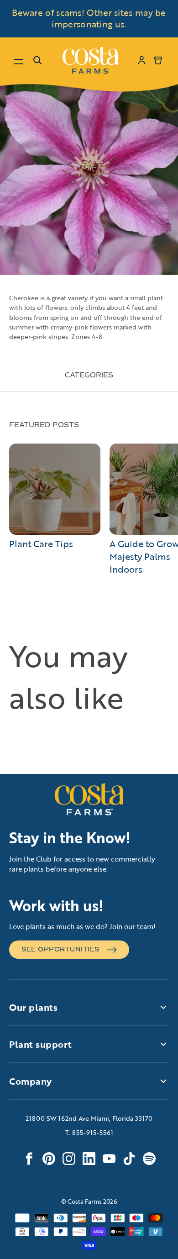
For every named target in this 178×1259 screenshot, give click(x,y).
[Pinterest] (48, 1158)
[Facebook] (28, 1158)
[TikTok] (129, 1158)
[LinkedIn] (89, 1158)
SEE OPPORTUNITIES (60, 949)
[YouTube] (109, 1158)
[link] (90, 60)
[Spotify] (149, 1158)
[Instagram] (69, 1158)
